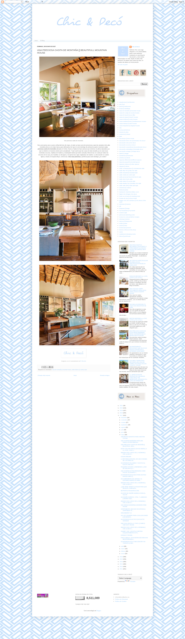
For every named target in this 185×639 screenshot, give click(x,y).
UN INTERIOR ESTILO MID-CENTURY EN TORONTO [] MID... (133, 542)
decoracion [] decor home (126, 138)
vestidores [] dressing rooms (127, 234)
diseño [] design (124, 153)
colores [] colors (123, 132)
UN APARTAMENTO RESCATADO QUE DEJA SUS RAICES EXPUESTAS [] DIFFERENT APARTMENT (138, 349)
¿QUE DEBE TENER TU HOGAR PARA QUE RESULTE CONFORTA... (134, 487)
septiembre (124, 424)
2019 (121, 410)
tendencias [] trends (125, 227)
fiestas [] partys (123, 189)
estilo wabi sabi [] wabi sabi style (128, 185)
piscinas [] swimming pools (127, 215)
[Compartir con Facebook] (50, 367)
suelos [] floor (123, 225)
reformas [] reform (124, 219)
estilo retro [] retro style (126, 179)
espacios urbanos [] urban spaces (129, 164)
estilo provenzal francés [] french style (130, 177)
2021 (121, 405)
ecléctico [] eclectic (124, 157)
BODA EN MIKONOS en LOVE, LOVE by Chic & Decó (139, 276)
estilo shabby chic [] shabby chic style (130, 183)
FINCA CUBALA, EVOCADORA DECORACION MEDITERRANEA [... (134, 538)
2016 (121, 556)
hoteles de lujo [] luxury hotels (128, 198)
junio (122, 432)
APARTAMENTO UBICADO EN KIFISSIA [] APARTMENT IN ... (133, 509)
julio (122, 429)
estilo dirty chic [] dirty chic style (128, 170)
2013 (121, 564)
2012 (121, 566)
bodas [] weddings (124, 108)
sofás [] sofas (123, 223)
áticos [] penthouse (125, 236)
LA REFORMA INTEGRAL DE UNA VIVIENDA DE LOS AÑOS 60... (134, 459)
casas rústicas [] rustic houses (128, 123)
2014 (121, 561)
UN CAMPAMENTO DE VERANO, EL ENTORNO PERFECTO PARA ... (131, 479)
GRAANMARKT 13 (126, 513)
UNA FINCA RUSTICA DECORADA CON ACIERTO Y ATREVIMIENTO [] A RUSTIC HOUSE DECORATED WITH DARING (138, 248)
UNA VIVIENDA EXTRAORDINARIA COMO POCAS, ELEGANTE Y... (133, 471)
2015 (121, 559)
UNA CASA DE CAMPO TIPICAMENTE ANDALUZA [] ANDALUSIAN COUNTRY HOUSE (138, 291)
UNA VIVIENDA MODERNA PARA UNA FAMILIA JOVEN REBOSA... (132, 441)
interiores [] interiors (125, 204)
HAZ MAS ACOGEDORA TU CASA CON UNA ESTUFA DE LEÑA (138, 306)
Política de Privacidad (121, 599)
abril (122, 546)
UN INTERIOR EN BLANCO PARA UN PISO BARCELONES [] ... (133, 475)
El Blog (42, 40)
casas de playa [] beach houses (128, 117)
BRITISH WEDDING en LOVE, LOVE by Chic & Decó (138, 319)
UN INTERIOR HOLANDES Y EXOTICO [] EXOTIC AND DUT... (133, 463)
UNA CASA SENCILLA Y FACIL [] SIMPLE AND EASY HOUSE (133, 524)
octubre (123, 422)
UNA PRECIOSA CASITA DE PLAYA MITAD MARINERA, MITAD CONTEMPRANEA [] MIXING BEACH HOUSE (138, 333)
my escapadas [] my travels (127, 210)
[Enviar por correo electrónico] (42, 367)
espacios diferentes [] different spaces (130, 160)
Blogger (98, 610)
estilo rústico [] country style (79, 369)
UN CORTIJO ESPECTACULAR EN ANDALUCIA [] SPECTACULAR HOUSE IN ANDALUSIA (139, 263)
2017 (121, 415)
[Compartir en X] (47, 367)
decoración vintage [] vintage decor (129, 151)
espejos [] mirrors (124, 166)
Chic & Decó (136, 46)
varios (121, 232)
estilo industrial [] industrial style (128, 172)
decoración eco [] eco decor (127, 145)
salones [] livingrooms (125, 221)
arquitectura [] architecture (127, 102)
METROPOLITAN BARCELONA (130, 490)
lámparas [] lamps (124, 208)
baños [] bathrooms (125, 106)
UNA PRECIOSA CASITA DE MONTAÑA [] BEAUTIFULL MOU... (133, 445)
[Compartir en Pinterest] (52, 367)
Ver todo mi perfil (122, 64)
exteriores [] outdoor (125, 187)
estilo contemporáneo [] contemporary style (131, 168)
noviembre (124, 420)
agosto (123, 427)
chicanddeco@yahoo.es (122, 597)
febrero (123, 551)
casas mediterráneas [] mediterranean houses (132, 121)
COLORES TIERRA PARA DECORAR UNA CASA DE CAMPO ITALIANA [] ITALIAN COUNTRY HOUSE (138, 363)
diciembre (124, 417)
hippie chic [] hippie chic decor (128, 194)
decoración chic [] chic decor (127, 142)
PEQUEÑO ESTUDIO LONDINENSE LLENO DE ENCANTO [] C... (134, 467)
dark (120, 136)
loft (120, 206)
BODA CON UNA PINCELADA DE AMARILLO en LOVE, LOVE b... (134, 449)
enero (123, 553)
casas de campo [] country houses (129, 113)
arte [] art (122, 104)
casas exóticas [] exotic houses (128, 119)
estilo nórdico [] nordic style (127, 175)
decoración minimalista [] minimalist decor (131, 149)
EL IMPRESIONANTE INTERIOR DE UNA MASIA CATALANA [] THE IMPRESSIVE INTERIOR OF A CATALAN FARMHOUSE (138, 377)
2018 (121, 413)
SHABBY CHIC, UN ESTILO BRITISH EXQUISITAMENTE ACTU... (131, 532)
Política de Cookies (120, 601)
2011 (121, 569)
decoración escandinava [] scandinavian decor (132, 147)
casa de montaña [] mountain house (61, 369)
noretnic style (123, 212)
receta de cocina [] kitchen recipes (129, 217)
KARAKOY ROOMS (126, 535)
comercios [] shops (124, 134)
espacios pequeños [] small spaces (129, 162)
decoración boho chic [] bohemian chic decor (132, 140)
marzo (123, 548)
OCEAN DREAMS (126, 456)
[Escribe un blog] (45, 367)
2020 (121, 408)
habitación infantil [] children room (129, 192)
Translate (132, 581)
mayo (123, 434)
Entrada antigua (104, 375)
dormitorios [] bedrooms (126, 155)
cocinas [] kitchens (124, 130)
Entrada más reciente (44, 375)
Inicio (36, 40)
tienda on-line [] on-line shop (127, 229)
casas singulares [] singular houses (129, 125)
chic (120, 128)
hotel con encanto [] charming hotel (129, 196)
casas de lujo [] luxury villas (127, 115)
